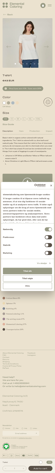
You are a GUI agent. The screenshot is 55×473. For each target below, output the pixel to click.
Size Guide (8, 124)
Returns (6, 359)
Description (8, 131)
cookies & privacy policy (25, 438)
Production (35, 131)
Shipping (6, 362)
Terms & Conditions (11, 364)
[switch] (48, 237)
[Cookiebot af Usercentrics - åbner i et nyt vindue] (35, 185)
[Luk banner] (51, 185)
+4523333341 (21, 383)
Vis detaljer (42, 263)
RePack (6, 368)
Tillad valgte (27, 278)
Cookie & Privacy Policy (12, 366)
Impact (49, 131)
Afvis (27, 286)
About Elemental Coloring (13, 353)
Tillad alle (27, 271)
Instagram (32, 355)
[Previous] (9, 46)
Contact (6, 357)
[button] (49, 5)
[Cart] (43, 5)
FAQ (4, 355)
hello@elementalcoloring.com (30, 386)
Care (21, 131)
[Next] (46, 46)
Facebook (32, 353)
